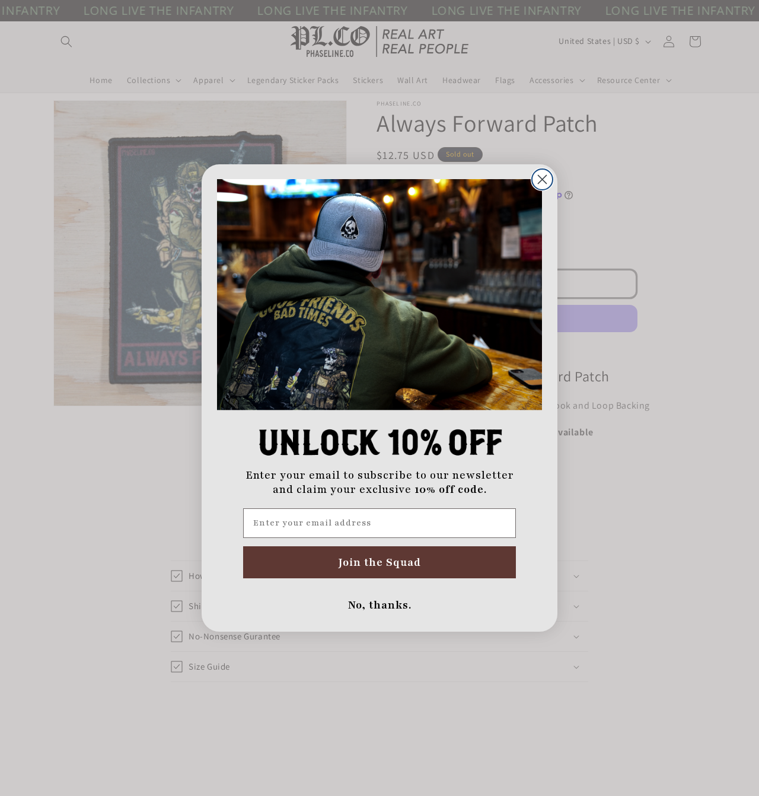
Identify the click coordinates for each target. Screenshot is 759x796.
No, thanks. (380, 605)
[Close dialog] (542, 179)
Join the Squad (380, 562)
